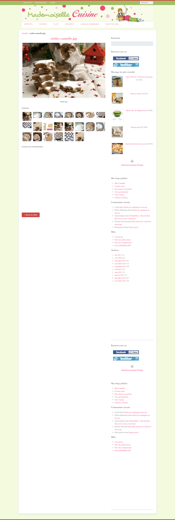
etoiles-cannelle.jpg (64, 38)
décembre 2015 (120, 260)
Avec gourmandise (121, 192)
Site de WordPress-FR (123, 245)
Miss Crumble (120, 183)
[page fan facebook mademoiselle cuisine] (125, 61)
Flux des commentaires (123, 242)
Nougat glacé (136, 127)
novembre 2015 (120, 263)
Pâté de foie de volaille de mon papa (139, 77)
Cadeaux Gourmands (90, 24)
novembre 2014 (120, 281)
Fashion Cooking (121, 197)
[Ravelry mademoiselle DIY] (125, 67)
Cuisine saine (120, 186)
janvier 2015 (119, 275)
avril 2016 (118, 258)
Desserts (69, 24)
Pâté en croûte (136, 93)
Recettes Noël (112, 24)
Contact (52, 2)
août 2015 (118, 269)
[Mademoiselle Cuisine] (87, 20)
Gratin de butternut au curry (136, 144)
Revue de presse (41, 2)
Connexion (119, 237)
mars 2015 (118, 272)
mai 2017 (118, 255)
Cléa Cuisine (119, 194)
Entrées (43, 24)
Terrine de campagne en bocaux (135, 207)
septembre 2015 (120, 266)
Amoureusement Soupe (132, 164)
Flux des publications (123, 239)
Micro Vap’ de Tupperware (136, 110)
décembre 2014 (120, 278)
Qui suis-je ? (28, 2)
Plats (56, 24)
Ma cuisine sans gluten (123, 189)
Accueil (25, 33)
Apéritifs (28, 24)
